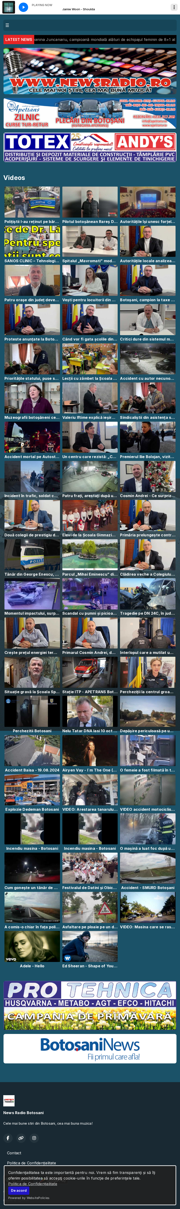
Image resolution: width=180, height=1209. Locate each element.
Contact (14, 1153)
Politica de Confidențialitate (32, 1183)
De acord (19, 1190)
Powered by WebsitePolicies (28, 1198)
